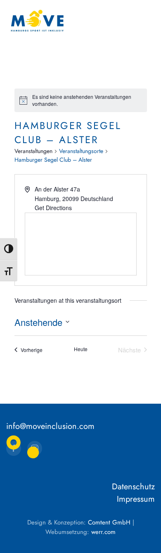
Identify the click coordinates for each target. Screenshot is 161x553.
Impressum (136, 499)
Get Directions (53, 207)
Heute (81, 349)
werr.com (103, 531)
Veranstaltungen (33, 151)
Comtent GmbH (109, 522)
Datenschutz (133, 487)
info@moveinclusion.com (50, 426)
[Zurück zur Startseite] (37, 20)
